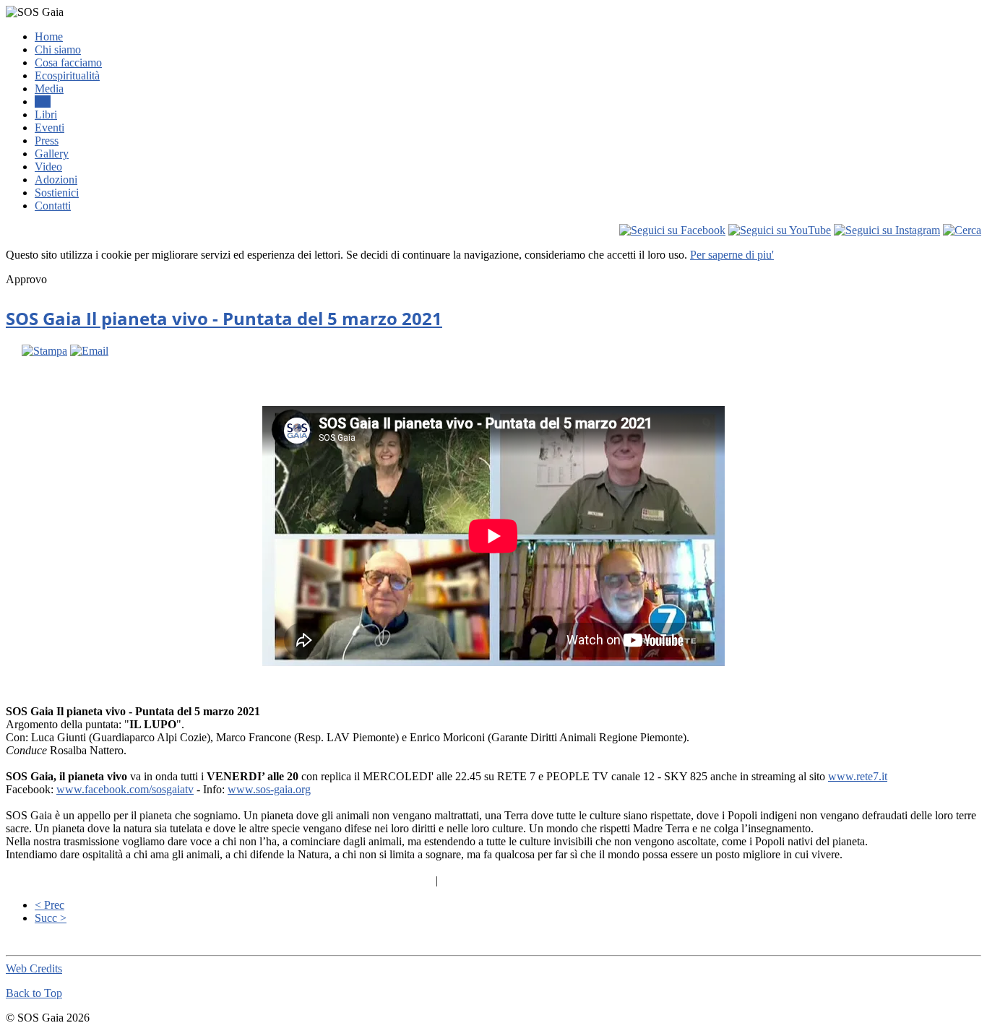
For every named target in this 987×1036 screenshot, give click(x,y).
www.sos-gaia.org (269, 789)
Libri (46, 114)
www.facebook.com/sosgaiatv (125, 789)
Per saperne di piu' (732, 255)
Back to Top (34, 993)
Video (48, 166)
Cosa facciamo (68, 62)
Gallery (52, 153)
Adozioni (56, 179)
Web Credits (34, 968)
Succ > (50, 918)
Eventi (49, 127)
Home (49, 36)
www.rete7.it (857, 776)
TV (43, 101)
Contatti (53, 205)
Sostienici (57, 192)
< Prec (49, 905)
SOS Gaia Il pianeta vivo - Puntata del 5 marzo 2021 (224, 318)
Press (47, 140)
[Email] (89, 351)
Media (49, 88)
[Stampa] (44, 351)
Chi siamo (58, 49)
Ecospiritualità (67, 75)
